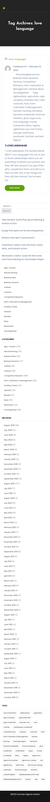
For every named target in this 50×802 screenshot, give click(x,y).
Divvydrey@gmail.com (28, 74)
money (33, 121)
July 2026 (8, 430)
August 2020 (9, 615)
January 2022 (9, 532)
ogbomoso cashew (29, 760)
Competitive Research (13, 297)
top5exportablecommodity (29, 774)
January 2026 (9, 459)
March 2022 (9, 522)
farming (27, 110)
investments (20, 751)
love (38, 118)
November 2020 (10, 600)
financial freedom (29, 746)
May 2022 (8, 513)
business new (31, 100)
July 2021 (7, 561)
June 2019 (8, 668)
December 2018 (10, 687)
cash (42, 100)
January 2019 (9, 683)
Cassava (7, 292)
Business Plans (20, 78)
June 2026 (8, 435)
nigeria (36, 125)
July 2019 (7, 663)
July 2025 (8, 488)
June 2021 (8, 566)
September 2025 (11, 479)
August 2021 (9, 556)
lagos (32, 118)
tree (36, 779)
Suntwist (29, 136)
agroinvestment (25, 718)
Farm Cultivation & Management (18, 302)
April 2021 (8, 576)
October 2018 (9, 697)
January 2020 (9, 644)
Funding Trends (10, 307)
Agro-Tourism (10, 268)
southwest (18, 136)
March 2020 (9, 634)
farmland (37, 110)
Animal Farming (10, 273)
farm (26, 103)
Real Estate (8, 326)
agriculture (33, 96)
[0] (2, 10)
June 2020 (8, 624)
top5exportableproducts (12, 779)
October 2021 (9, 547)
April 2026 (8, 445)
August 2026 (9, 425)
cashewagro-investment (22, 727)
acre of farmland (9, 713)
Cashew (7, 287)
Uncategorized (21, 92)
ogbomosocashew (10, 760)
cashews (22, 732)
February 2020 (10, 639)
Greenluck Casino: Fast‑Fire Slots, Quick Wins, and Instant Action (22, 246)
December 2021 (10, 537)
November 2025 (10, 469)
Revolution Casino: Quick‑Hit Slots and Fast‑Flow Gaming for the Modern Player (23, 257)
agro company (9, 718)
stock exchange (21, 770)
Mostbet (7, 316)
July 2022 (8, 503)
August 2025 (9, 483)
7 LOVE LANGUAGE (16, 145)
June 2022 (8, 508)
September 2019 (11, 653)
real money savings (35, 765)
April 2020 (8, 629)
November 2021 (10, 542)
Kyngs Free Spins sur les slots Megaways (23, 230)
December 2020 (11, 595)
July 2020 (8, 619)
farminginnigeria (19, 741)
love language (21, 121)
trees (43, 779)
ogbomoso (19, 129)
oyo (27, 129)
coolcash (18, 103)
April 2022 (8, 517)
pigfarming (7, 765)
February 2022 (10, 527)
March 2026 (9, 449)
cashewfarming (9, 732)
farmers (17, 110)
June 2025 (8, 493)
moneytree (19, 125)
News (41, 89)
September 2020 (11, 610)
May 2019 (8, 673)
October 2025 (10, 474)
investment (7, 751)
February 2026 (10, 454)
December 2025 (11, 464)
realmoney (28, 132)
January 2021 (9, 590)
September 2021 (11, 551)
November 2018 (10, 692)
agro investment (9, 722)
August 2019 (9, 658)
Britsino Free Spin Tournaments (18, 237)
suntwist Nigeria (9, 774)
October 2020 (10, 605)
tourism (28, 779)
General (33, 89)
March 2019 (8, 678)
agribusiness (19, 96)
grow (26, 118)
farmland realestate (24, 114)
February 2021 (9, 585)
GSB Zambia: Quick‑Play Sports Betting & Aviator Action (23, 221)
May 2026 (8, 440)
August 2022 (9, 498)
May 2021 (8, 571)
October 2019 (9, 649)
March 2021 (8, 581)
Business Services (11, 282)
